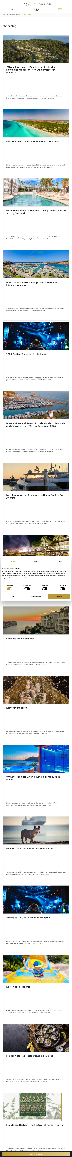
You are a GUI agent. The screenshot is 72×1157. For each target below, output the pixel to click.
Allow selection (36, 596)
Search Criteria (36, 1154)
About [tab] (59, 561)
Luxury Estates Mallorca (11, 14)
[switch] (27, 588)
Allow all (59, 596)
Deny (13, 596)
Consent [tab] (12, 561)
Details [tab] (36, 561)
